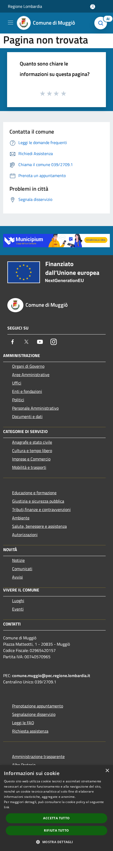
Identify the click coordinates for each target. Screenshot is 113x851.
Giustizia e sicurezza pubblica (38, 501)
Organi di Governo (28, 366)
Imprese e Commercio (31, 459)
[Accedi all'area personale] (93, 7)
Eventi (18, 609)
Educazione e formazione (34, 493)
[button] (56, 842)
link (6, 807)
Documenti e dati (27, 416)
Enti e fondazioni (27, 391)
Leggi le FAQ (23, 723)
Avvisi (17, 577)
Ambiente (20, 518)
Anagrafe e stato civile (32, 442)
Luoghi (18, 600)
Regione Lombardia (25, 6)
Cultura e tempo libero (32, 450)
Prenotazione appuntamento (37, 706)
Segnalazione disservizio (33, 714)
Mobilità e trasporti (29, 467)
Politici (18, 400)
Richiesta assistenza (30, 731)
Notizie (18, 560)
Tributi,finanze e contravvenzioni (41, 509)
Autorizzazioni (25, 534)
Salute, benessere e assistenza (39, 526)
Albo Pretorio (23, 765)
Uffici (16, 383)
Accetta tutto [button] (56, 818)
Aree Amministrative (30, 374)
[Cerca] (102, 23)
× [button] (107, 771)
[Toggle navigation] (10, 22)
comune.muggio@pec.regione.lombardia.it (51, 675)
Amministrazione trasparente (38, 756)
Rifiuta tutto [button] (56, 830)
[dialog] (56, 808)
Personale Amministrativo (35, 408)
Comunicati (22, 568)
